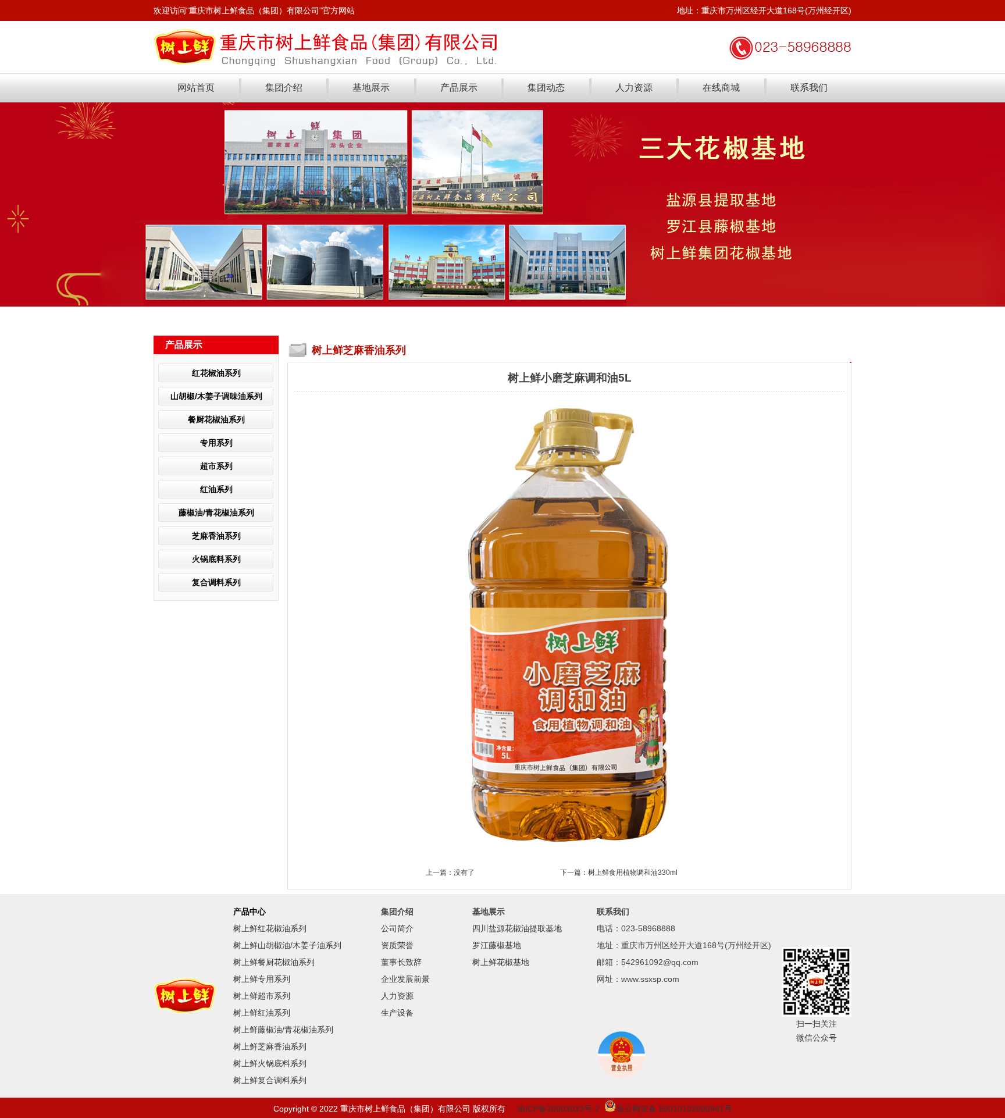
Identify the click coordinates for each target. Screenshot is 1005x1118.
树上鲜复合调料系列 (270, 1080)
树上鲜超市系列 (261, 995)
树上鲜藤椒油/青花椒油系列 (283, 1029)
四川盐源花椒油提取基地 (517, 928)
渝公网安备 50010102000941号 (674, 1108)
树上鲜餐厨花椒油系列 (274, 962)
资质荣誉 (397, 945)
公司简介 (397, 928)
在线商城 (721, 87)
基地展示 (371, 87)
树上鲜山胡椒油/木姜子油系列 (287, 945)
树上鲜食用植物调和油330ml (633, 872)
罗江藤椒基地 (496, 945)
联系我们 (809, 87)
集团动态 (546, 87)
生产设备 (397, 1012)
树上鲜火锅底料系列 (270, 1063)
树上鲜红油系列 (261, 1012)
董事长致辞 (401, 962)
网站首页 (196, 87)
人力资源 (634, 87)
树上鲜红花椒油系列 (270, 928)
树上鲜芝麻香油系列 (270, 1046)
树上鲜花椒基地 (500, 962)
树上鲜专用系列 (261, 979)
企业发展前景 (405, 979)
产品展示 (458, 87)
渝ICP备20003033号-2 (558, 1108)
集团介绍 (283, 87)
